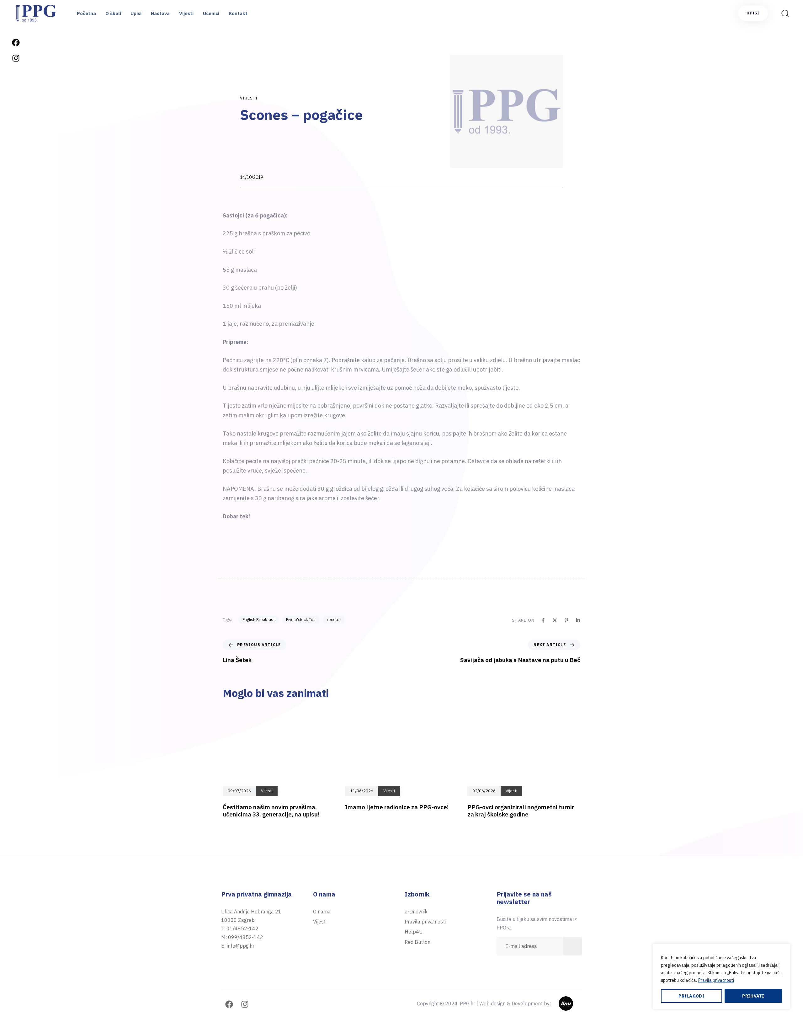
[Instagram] (16, 58)
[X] (554, 620)
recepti (334, 619)
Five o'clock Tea (301, 619)
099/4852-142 (245, 937)
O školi (113, 13)
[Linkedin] (578, 620)
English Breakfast (258, 619)
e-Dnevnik (416, 911)
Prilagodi (691, 996)
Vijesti (186, 13)
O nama (322, 911)
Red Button (417, 942)
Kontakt (238, 13)
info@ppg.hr (15, 764)
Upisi (135, 13)
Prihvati (753, 996)
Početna (86, 13)
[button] (783, 13)
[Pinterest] (566, 620)
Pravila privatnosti (716, 980)
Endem (574, 1003)
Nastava (160, 13)
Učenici (211, 13)
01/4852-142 (242, 928)
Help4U (414, 931)
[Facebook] (16, 42)
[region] (721, 976)
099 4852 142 (15, 725)
